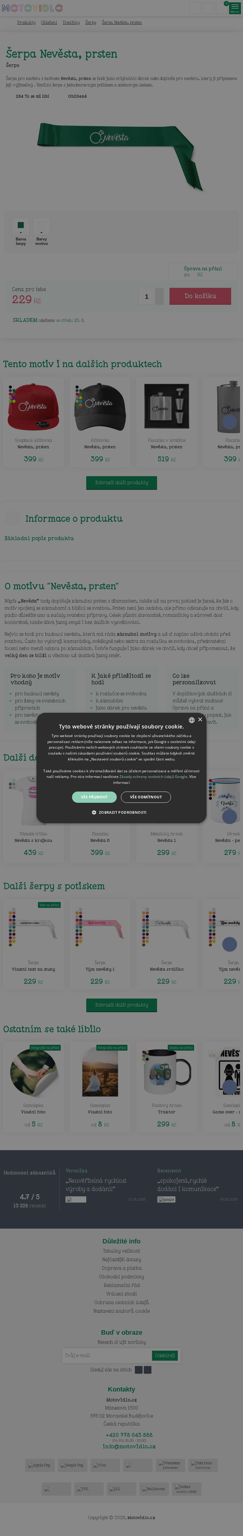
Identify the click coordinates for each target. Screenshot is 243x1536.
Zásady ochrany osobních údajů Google (153, 776)
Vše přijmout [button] (94, 797)
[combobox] (192, 720)
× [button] (200, 720)
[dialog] (121, 768)
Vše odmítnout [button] (146, 797)
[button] (121, 812)
